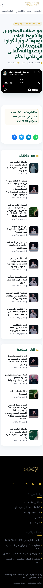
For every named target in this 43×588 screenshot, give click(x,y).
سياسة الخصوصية (35, 583)
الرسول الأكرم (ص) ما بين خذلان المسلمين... (21, 554)
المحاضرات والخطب (31, 512)
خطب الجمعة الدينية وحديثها (27, 507)
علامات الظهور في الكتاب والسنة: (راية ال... (21, 540)
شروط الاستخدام (19, 583)
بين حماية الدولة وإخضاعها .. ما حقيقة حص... (23, 560)
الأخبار (37, 517)
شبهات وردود (34, 523)
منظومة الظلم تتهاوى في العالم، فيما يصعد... (22, 547)
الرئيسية (38, 11)
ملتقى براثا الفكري (24, 11)
